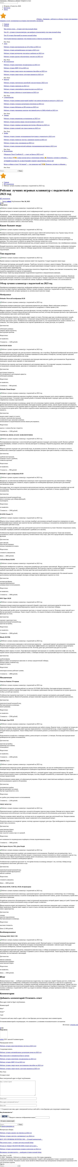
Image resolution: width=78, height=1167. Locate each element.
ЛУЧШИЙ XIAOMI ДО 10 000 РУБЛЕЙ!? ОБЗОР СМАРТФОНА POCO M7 (29, 161)
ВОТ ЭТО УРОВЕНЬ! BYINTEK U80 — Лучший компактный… (21, 1139)
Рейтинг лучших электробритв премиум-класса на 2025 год (23, 89)
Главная (6, 24)
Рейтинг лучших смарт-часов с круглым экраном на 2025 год (24, 74)
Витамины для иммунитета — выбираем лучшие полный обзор (20, 1152)
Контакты (7, 8)
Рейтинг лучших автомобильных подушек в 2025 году (21, 50)
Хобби (6, 133)
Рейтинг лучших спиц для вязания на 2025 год (19, 143)
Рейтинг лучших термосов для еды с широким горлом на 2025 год (25, 139)
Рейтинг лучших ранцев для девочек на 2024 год (16, 1133)
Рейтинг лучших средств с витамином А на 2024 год (17, 1136)
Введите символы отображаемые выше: (22, 1117)
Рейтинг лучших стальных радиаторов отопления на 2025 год (24, 104)
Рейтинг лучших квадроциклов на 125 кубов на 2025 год (22, 47)
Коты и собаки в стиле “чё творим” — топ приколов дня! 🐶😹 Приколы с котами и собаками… (35, 164)
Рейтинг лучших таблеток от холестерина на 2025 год (21, 92)
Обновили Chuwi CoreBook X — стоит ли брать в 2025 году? (24, 154)
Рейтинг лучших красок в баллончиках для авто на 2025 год (23, 56)
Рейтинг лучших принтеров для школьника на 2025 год (22, 65)
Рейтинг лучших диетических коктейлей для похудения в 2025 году (26, 82)
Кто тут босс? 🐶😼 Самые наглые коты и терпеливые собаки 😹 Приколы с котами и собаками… (36, 158)
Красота (6, 79)
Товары (6, 115)
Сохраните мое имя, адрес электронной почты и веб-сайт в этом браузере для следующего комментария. (36, 1109)
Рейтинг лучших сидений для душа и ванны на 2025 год (22, 128)
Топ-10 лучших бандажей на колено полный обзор (20, 35)
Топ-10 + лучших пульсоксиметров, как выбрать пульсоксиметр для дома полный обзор (32, 32)
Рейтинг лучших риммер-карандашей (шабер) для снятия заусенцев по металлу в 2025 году (33, 100)
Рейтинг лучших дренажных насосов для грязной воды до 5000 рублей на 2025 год (31, 110)
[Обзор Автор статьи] (4, 1038)
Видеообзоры (8, 151)
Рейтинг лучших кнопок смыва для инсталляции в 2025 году (24, 122)
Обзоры (6, 25)
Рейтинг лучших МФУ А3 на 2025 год (16, 68)
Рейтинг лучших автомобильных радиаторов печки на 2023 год (20, 1052)
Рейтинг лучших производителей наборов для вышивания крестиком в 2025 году (30, 146)
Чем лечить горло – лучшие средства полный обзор (20, 29)
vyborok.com (74, 1025)
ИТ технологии (9, 61)
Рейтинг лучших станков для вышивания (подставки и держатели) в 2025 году (29, 136)
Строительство (9, 97)
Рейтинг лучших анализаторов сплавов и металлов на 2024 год (20, 1149)
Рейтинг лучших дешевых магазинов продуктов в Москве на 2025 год (27, 125)
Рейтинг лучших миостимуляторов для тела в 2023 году (18, 1046)
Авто (5, 43)
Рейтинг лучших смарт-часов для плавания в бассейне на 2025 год (25, 71)
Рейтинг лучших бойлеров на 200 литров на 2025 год (21, 107)
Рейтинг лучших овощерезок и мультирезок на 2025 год (22, 118)
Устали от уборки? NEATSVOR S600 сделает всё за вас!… (19, 1146)
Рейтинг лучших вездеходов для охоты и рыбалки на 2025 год (24, 53)
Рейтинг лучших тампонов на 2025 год (16, 86)
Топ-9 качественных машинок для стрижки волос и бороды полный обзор (28, 38)
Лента (6, 9)
